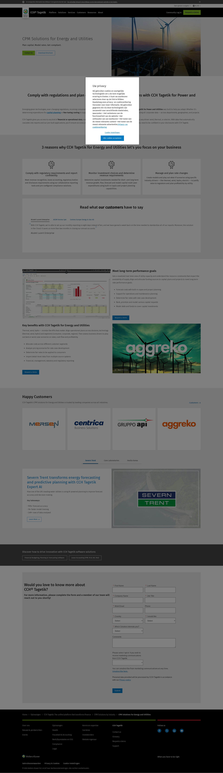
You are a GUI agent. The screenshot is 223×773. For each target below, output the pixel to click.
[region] (112, 110)
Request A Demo (121, 318)
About (100, 12)
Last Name (151, 586)
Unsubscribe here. (120, 671)
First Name (118, 586)
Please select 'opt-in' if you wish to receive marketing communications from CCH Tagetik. (126, 655)
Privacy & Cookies (51, 763)
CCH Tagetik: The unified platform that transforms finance (67, 714)
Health (55, 730)
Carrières (86, 730)
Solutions (62, 12)
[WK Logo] (31, 756)
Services (71, 12)
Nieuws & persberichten (32, 730)
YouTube (182, 731)
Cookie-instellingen (112, 133)
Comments (116, 637)
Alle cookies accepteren (112, 138)
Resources (92, 12)
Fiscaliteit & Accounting (62, 735)
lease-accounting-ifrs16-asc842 (85, 558)
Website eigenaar (89, 739)
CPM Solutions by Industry (104, 714)
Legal (54, 749)
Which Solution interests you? (126, 627)
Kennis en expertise (90, 725)
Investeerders (88, 735)
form (28, 53)
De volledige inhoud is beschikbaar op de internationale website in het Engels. (92, 2)
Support (115, 746)
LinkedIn (174, 731)
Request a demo (119, 741)
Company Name (120, 596)
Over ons (26, 725)
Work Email (118, 606)
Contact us (116, 732)
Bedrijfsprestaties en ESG (62, 739)
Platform (52, 12)
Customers (81, 12)
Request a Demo (192, 12)
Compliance (57, 744)
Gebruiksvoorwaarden (31, 763)
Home (24, 714)
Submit (117, 691)
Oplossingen (36, 714)
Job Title (150, 596)
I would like (151, 616)
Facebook (159, 731)
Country (117, 616)
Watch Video (123, 370)
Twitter (167, 731)
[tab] (40, 220)
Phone (147, 606)
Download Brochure (45, 53)
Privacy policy (125, 680)
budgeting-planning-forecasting (44, 558)
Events (25, 735)
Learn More (33, 519)
